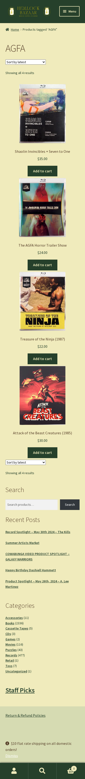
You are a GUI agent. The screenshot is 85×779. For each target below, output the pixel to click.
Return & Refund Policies (25, 715)
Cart (66, 766)
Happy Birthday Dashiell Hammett (30, 570)
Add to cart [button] (42, 171)
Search (70, 504)
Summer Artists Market (22, 543)
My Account (14, 771)
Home (15, 29)
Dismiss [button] (11, 755)
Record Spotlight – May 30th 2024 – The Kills (37, 532)
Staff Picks (20, 690)
